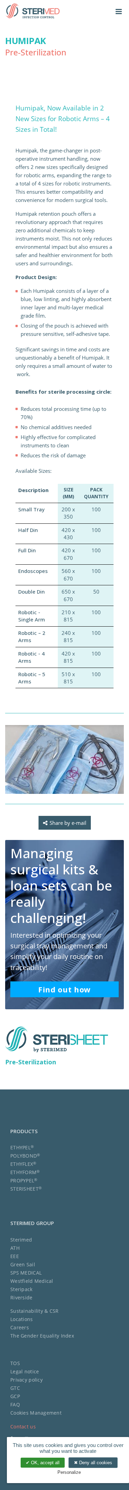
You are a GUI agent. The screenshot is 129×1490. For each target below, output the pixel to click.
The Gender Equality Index (42, 1335)
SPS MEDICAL (26, 1272)
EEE (14, 1256)
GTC (15, 1388)
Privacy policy (26, 1379)
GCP (15, 1396)
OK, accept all (45, 1462)
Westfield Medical (31, 1281)
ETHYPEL (22, 1147)
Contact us (23, 1426)
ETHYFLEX (23, 1164)
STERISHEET (26, 1188)
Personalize (69, 1472)
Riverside (21, 1297)
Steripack (21, 1289)
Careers (19, 1327)
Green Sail (22, 1264)
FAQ (15, 1404)
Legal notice (24, 1371)
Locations (21, 1319)
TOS (15, 1363)
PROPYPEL (23, 1180)
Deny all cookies (95, 1462)
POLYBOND (25, 1155)
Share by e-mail (68, 822)
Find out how (64, 989)
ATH (15, 1248)
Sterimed (21, 1239)
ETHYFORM (25, 1172)
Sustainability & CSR (34, 1311)
